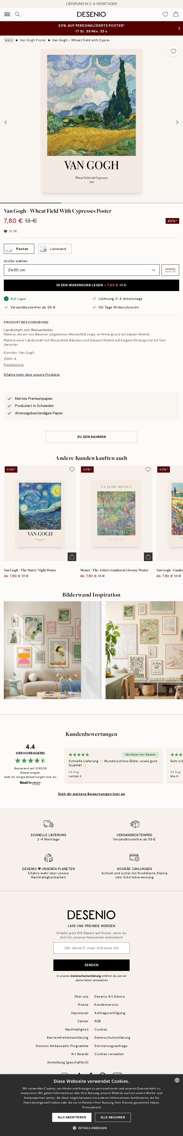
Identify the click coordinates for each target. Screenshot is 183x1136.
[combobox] (177, 1080)
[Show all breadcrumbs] (9, 40)
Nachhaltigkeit (77, 1029)
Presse (83, 1005)
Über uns (81, 997)
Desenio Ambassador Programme (62, 1046)
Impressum (80, 1013)
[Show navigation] (7, 14)
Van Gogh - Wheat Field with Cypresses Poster (80, 40)
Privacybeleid (91, 1107)
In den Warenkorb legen (91, 285)
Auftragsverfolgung (109, 1013)
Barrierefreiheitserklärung (68, 1038)
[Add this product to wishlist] (173, 51)
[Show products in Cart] (176, 14)
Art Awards (80, 1054)
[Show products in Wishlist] (165, 14)
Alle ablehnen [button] (113, 1117)
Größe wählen (16, 261)
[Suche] (17, 14)
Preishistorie (14, 365)
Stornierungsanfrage (111, 1046)
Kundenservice (106, 1005)
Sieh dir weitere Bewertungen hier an (91, 794)
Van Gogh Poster (33, 40)
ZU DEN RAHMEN (91, 437)
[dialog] (91, 1105)
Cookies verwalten (109, 1054)
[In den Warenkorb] (72, 556)
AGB (97, 1021)
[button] (170, 270)
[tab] (30, 201)
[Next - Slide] (177, 122)
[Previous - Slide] (6, 122)
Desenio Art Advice (109, 997)
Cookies (100, 1029)
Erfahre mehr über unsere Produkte (32, 375)
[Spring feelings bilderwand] (53, 650)
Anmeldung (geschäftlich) (68, 1062)
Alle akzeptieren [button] (72, 1117)
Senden (91, 965)
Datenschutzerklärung (86, 976)
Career (83, 1021)
